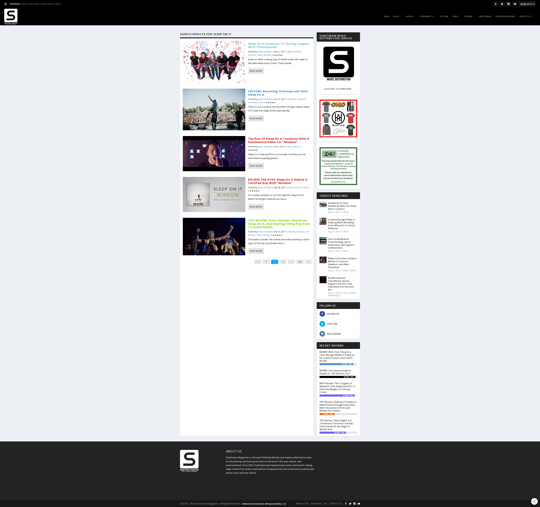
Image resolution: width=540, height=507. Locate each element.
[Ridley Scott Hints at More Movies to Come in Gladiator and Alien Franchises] (323, 260)
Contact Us (525, 16)
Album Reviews (294, 51)
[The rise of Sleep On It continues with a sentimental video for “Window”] (214, 153)
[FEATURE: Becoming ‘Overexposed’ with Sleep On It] (214, 109)
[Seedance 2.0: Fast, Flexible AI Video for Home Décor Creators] (323, 204)
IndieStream (485, 16)
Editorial (291, 231)
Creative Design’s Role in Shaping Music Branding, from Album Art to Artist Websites (341, 224)
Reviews (468, 16)
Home (386, 16)
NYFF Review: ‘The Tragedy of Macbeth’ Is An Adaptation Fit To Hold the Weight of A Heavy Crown (337, 388)
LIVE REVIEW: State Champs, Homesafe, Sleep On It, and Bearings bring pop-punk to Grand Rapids (279, 223)
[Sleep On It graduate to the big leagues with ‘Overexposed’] (214, 62)
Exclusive (292, 99)
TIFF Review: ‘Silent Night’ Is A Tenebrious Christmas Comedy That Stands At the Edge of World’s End (336, 425)
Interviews (252, 102)
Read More (256, 70)
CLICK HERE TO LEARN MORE (337, 89)
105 (300, 261)
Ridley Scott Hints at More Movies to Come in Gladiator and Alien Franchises (342, 263)
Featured (252, 55)
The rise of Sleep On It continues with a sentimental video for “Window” (278, 140)
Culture (444, 16)
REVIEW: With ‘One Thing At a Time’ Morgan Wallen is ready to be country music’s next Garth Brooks (337, 356)
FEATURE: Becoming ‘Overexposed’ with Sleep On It (278, 93)
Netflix (353, 292)
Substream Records (505, 16)
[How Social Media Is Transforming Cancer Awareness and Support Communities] (323, 240)
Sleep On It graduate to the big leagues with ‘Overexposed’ (278, 45)
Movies (409, 16)
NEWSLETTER (302, 503)
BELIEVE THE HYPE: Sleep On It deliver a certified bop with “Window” (278, 181)
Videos (296, 146)
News (260, 55)
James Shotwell (265, 99)
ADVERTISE (316, 503)
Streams (298, 187)
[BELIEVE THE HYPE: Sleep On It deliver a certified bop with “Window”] (214, 194)
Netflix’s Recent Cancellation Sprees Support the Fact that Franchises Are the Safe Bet (341, 283)
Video (455, 16)
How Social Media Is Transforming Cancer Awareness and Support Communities (341, 243)
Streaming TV (426, 16)
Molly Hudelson (265, 51)
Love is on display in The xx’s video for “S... (40, 4)
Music (396, 16)
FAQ (325, 503)
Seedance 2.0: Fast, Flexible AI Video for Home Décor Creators (342, 205)
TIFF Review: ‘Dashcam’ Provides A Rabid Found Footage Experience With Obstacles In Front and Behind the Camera (338, 406)
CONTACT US (335, 503)
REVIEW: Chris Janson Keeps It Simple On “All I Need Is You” (335, 372)
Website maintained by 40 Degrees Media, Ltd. (264, 503)
